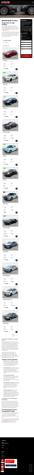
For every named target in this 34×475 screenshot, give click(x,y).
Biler (2, 454)
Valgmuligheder (24, 33)
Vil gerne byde (24, 36)
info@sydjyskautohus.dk (7, 421)
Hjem (2, 453)
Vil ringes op (24, 39)
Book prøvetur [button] (10, 465)
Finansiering (3, 455)
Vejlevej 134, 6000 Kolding (5, 443)
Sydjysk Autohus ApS (8, 28)
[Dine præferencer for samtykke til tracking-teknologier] (1, 356)
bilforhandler (5, 341)
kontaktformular (4, 422)
